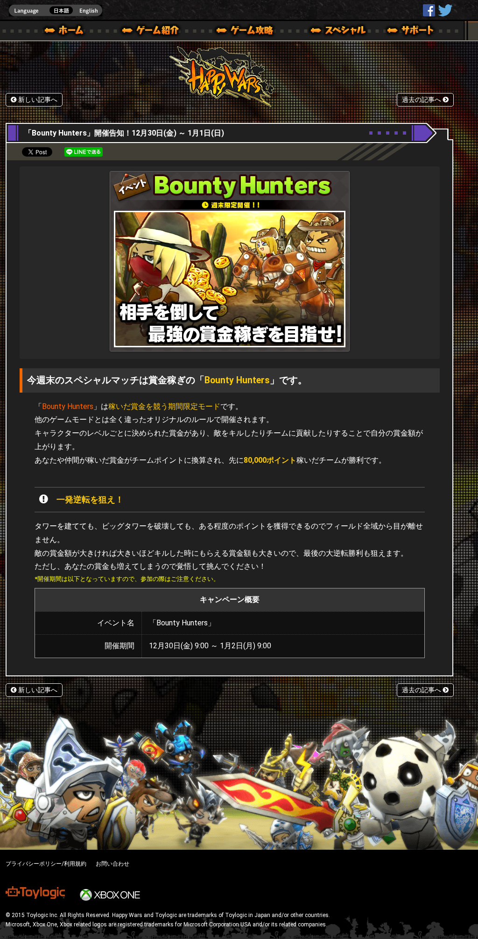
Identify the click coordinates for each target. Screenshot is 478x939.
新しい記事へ (36, 100)
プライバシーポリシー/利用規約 (46, 863)
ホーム (68, 31)
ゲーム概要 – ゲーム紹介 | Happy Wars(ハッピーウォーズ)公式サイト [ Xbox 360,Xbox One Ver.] (154, 31)
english (55, 10)
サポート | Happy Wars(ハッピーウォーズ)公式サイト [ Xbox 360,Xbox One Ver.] (411, 31)
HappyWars (429, 10)
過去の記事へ (422, 100)
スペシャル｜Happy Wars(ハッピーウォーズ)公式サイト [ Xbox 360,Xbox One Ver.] (325, 31)
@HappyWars (444, 10)
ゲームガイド (239, 31)
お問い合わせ (112, 863)
